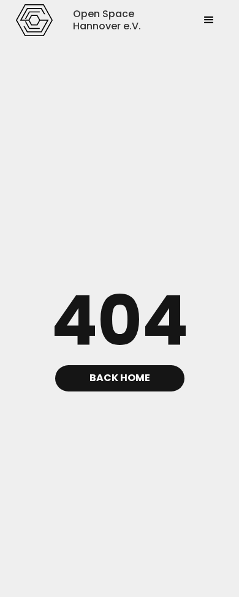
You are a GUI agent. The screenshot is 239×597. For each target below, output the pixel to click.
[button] (209, 20)
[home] (34, 20)
